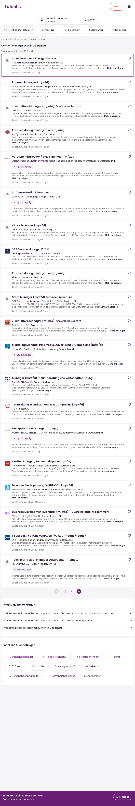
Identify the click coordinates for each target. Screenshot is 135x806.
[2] (79, 591)
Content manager (22, 656)
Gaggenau (20, 39)
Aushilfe (40, 666)
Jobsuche (6, 39)
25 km (88, 19)
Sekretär (94, 666)
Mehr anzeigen (115, 68)
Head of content (56, 656)
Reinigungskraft (67, 666)
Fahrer (116, 656)
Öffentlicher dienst (64, 676)
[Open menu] (129, 7)
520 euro (17, 666)
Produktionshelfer (89, 656)
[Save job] (129, 58)
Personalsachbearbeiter (25, 676)
